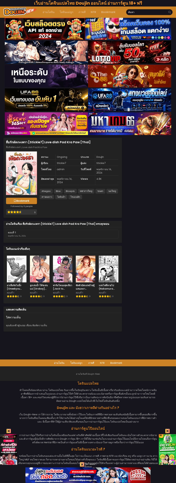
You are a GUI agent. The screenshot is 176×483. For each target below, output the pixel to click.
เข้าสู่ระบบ (19, 325)
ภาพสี (91, 363)
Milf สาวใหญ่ (86, 191)
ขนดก (100, 191)
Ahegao (46, 191)
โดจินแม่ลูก (76, 363)
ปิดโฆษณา (90, 464)
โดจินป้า (61, 197)
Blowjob (70, 191)
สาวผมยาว (47, 197)
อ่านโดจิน (59, 363)
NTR (102, 363)
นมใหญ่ (112, 191)
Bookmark (116, 363)
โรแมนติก (75, 197)
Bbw (58, 191)
